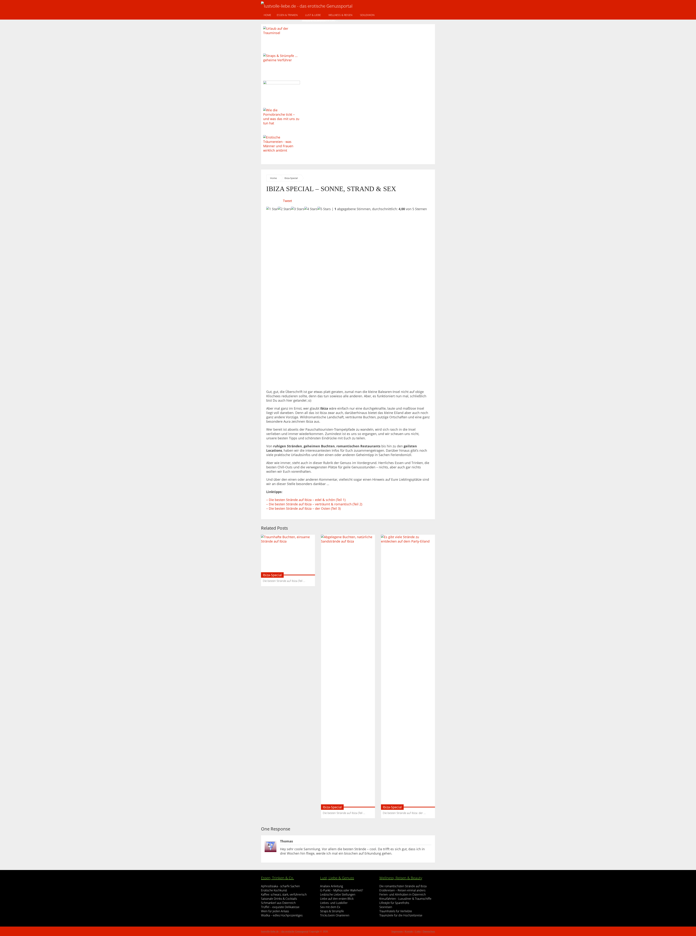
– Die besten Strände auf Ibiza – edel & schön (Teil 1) (305, 500)
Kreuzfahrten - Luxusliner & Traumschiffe (405, 899)
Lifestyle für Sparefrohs (394, 903)
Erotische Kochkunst (274, 890)
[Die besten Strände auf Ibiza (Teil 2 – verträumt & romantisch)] (348, 671)
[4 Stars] (311, 209)
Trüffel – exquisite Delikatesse (280, 907)
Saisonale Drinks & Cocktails (279, 899)
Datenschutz (429, 931)
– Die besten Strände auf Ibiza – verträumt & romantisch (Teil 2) (314, 504)
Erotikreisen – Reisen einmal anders (402, 890)
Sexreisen (385, 907)
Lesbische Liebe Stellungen (337, 894)
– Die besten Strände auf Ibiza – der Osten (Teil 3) (303, 508)
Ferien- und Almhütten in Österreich (402, 894)
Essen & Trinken (287, 15)
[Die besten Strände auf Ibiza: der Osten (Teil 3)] (408, 671)
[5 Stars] (324, 209)
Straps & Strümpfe (332, 911)
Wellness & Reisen (340, 15)
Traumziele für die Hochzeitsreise (400, 915)
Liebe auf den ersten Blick (337, 899)
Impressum (397, 931)
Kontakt (409, 931)
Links (418, 931)
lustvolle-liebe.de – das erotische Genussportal (284, 931)
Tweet (287, 201)
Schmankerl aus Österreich (278, 903)
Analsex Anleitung (331, 886)
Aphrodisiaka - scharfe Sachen (280, 886)
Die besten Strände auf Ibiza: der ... (404, 813)
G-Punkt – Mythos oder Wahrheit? (341, 890)
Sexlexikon (367, 15)
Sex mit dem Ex (330, 907)
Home (267, 15)
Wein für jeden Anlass (275, 911)
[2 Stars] (284, 209)
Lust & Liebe (313, 15)
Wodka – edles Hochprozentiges (282, 915)
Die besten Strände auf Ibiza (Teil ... (284, 581)
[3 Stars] (297, 209)
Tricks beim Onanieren (334, 915)
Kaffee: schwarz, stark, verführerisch (284, 894)
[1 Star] (272, 209)
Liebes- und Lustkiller (334, 903)
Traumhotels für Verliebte (395, 911)
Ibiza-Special (291, 178)
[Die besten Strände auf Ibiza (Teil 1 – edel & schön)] (288, 555)
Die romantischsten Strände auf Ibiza (402, 886)
